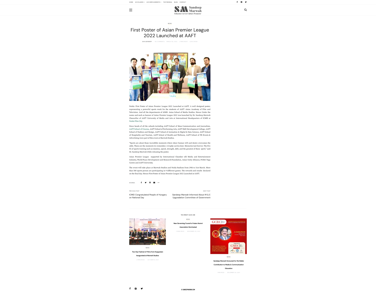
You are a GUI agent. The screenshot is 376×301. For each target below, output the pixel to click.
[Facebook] (237, 2)
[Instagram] (241, 2)
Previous (134, 246)
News (170, 23)
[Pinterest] (150, 182)
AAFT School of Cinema (139, 129)
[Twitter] (246, 2)
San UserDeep (147, 41)
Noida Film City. (136, 121)
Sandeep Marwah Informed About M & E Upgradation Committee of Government (191, 196)
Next (242, 246)
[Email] (154, 182)
